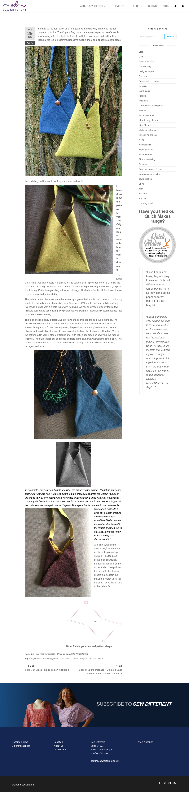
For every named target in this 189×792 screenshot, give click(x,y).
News (141, 139)
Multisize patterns (147, 129)
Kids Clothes (145, 124)
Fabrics (142, 95)
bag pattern (36, 658)
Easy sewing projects (46, 653)
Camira (73, 303)
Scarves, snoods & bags (151, 168)
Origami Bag (118, 227)
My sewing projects (66, 653)
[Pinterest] (169, 783)
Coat (141, 56)
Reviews (143, 164)
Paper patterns (146, 149)
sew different (99, 658)
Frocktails (143, 100)
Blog (166, 5)
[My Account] (175, 6)
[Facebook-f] (159, 783)
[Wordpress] (174, 783)
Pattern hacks (145, 154)
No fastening (82, 653)
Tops (141, 188)
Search (170, 36)
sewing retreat (145, 178)
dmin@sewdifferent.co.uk (105, 761)
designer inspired (147, 71)
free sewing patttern (69, 658)
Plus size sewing (147, 159)
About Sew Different (93, 5)
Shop (136, 5)
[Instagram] (164, 783)
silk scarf (103, 310)
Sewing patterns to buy (150, 173)
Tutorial (142, 198)
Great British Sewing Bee (151, 105)
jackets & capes (146, 115)
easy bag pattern (51, 658)
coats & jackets (146, 61)
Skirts (141, 183)
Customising (145, 66)
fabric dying (144, 90)
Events (119, 5)
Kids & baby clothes (148, 120)
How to (142, 110)
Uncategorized (146, 203)
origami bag (85, 658)
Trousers (143, 193)
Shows (152, 5)
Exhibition (143, 85)
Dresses (143, 76)
